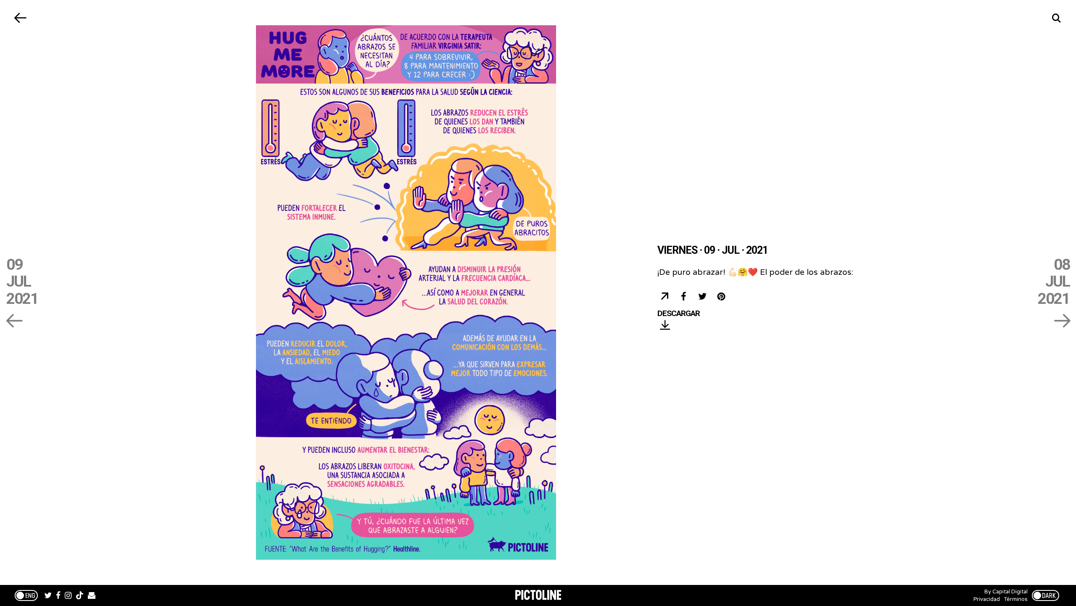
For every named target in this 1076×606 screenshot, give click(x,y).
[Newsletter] (91, 596)
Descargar (678, 313)
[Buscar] (1056, 17)
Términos (1016, 599)
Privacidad (986, 599)
